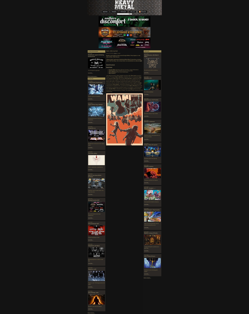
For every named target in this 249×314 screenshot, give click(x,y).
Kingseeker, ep (92, 128)
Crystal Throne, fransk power (95, 82)
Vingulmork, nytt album (94, 245)
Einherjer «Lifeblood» (149, 121)
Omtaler (114, 11)
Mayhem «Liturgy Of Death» (151, 233)
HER (141, 60)
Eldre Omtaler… (147, 277)
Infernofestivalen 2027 (93, 223)
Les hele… (90, 72)
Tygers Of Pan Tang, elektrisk (95, 104)
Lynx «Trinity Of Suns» (149, 256)
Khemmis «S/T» (148, 78)
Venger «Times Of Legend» (151, 144)
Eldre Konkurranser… (93, 76)
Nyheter (105, 11)
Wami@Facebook (110, 64)
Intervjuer (123, 11)
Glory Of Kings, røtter (93, 292)
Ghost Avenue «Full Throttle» (151, 99)
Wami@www (109, 67)
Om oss (132, 11)
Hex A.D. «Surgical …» (149, 188)
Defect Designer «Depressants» (152, 209)
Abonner (143, 11)
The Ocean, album (92, 153)
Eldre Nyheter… (91, 312)
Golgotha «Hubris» (148, 166)
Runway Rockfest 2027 (93, 200)
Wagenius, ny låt (92, 269)
